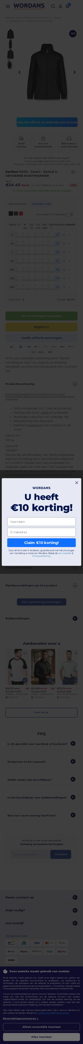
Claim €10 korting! (41, 543)
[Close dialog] (77, 483)
